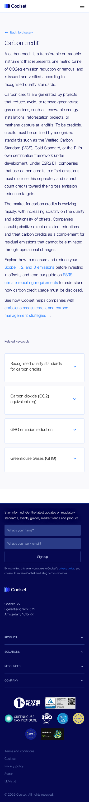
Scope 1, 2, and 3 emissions (29, 267)
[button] (82, 6)
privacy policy (67, 568)
